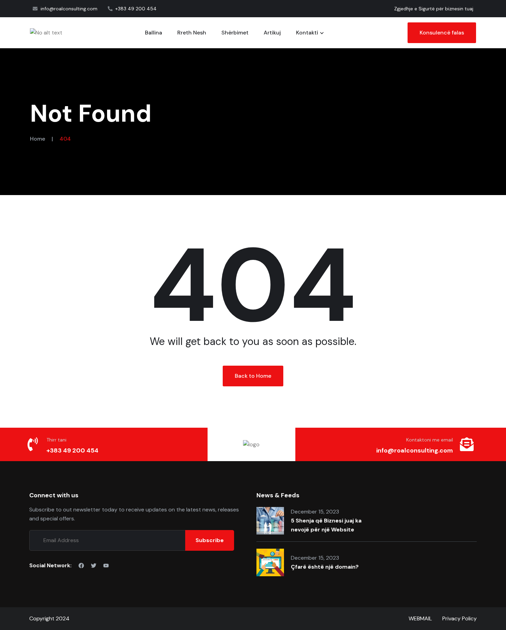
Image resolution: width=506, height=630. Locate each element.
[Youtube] (106, 565)
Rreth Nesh (191, 32)
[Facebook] (81, 565)
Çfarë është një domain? (325, 566)
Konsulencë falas (442, 32)
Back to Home (253, 375)
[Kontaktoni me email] (467, 444)
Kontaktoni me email (429, 440)
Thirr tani (56, 440)
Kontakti (307, 32)
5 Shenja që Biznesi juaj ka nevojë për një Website (326, 525)
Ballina (153, 32)
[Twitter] (93, 565)
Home (37, 138)
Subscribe (210, 540)
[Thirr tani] (33, 444)
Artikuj (272, 32)
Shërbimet (235, 32)
